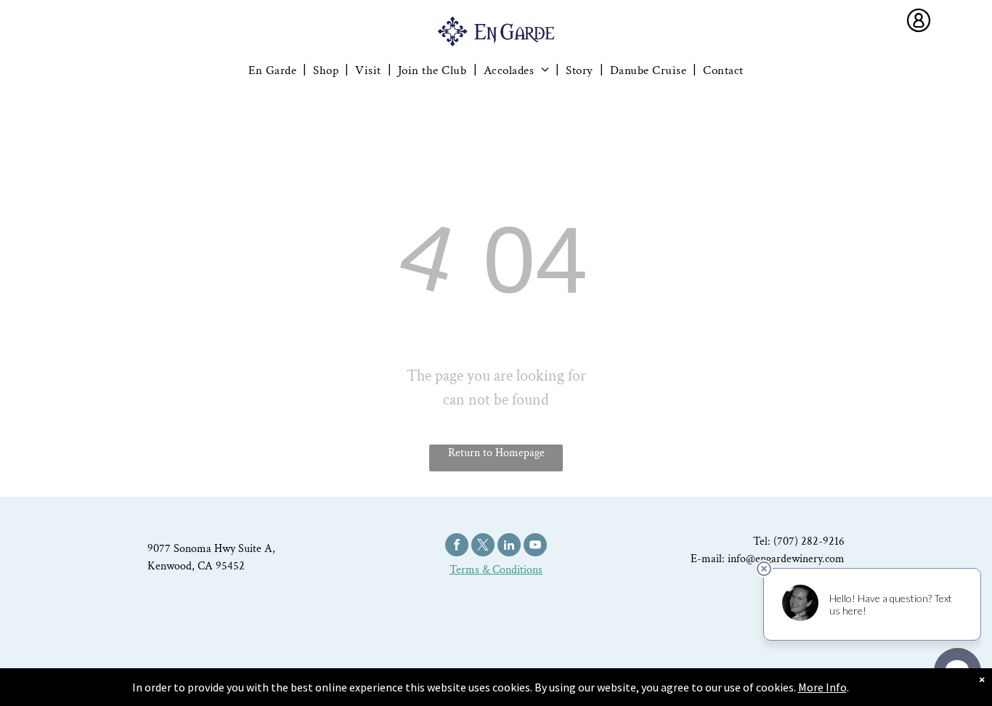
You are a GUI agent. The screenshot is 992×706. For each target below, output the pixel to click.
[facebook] (456, 546)
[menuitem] (273, 70)
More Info (822, 687)
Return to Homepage (496, 452)
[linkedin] (509, 546)
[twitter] (483, 546)
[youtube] (535, 546)
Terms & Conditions (496, 569)
